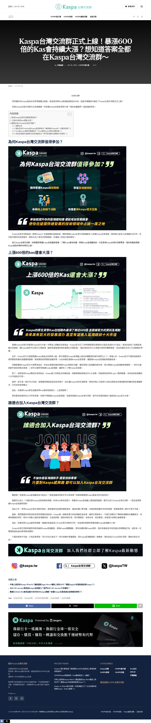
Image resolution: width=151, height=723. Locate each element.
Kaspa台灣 (29, 598)
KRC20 (133, 672)
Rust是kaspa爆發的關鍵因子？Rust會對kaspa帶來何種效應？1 (38, 131)
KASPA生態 (119, 672)
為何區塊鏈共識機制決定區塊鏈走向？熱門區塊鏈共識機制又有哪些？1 (41, 134)
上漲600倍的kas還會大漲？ (22, 120)
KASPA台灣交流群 (41, 598)
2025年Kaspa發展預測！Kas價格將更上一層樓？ (72, 675)
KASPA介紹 (18, 598)
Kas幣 (56, 712)
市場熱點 (133, 675)
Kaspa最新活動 (81, 17)
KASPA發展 (66, 598)
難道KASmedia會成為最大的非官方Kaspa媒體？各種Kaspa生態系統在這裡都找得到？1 (46, 592)
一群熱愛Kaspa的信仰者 (45, 712)
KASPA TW (16, 712)
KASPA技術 (68, 17)
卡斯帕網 (60, 65)
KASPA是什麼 (56, 17)
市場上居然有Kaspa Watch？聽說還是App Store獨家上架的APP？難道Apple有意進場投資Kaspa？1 (52, 584)
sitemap (70, 712)
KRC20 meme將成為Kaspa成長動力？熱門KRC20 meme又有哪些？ (40, 588)
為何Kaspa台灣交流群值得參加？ (24, 117)
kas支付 (133, 669)
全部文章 (93, 17)
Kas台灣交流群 (63, 712)
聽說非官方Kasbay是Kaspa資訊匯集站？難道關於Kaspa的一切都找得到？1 (43, 128)
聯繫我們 (131, 6)
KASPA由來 (55, 598)
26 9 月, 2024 (72, 65)
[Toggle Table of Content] (68, 114)
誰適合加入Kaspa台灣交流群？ (23, 123)
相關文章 (18, 126)
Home (10, 86)
